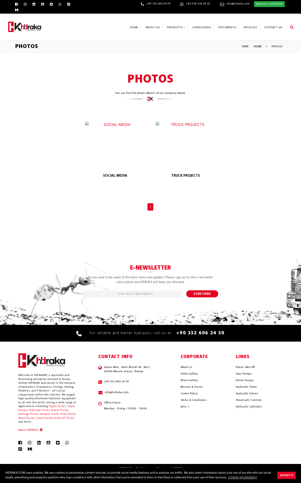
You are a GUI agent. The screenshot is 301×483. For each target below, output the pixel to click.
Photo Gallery (189, 380)
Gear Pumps (244, 373)
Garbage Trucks (28, 414)
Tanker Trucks (59, 410)
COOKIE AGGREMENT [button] (242, 477)
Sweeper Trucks (49, 414)
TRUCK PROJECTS (185, 176)
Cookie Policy (189, 393)
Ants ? (185, 406)
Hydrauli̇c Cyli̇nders (249, 406)
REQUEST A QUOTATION (269, 4)
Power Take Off (245, 367)
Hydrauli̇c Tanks (246, 387)
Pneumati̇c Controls (249, 400)
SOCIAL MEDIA (115, 176)
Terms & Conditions (194, 400)
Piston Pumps (245, 380)
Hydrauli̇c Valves (247, 393)
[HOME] (24, 26)
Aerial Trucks (26, 418)
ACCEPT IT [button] (286, 475)
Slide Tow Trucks (39, 410)
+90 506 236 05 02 (198, 4)
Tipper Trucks (57, 406)
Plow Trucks (68, 414)
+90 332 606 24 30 (158, 4)
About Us (187, 367)
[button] (291, 27)
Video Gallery (189, 373)
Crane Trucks (44, 418)
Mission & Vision (192, 387)
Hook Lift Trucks (64, 418)
